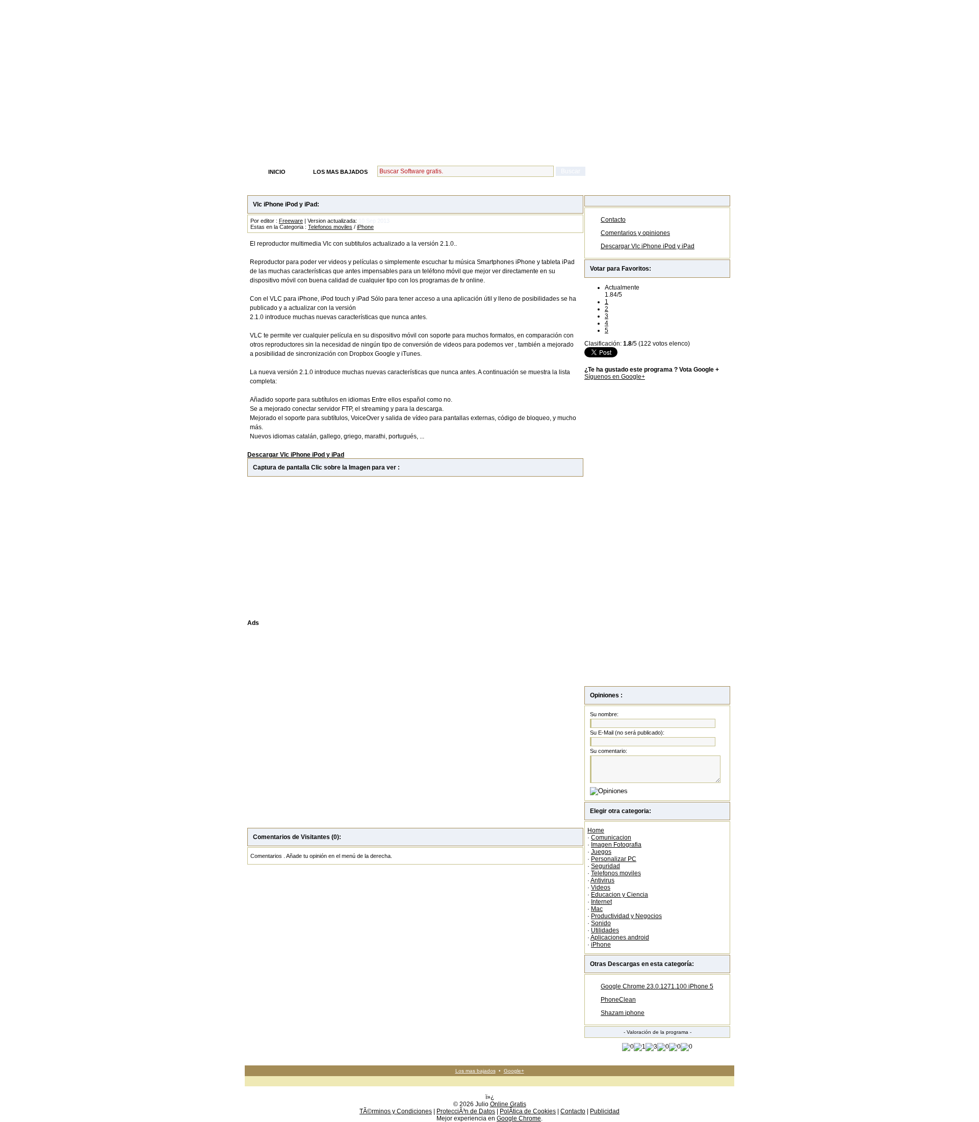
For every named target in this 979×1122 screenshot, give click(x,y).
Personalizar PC (613, 859)
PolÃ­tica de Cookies (528, 1111)
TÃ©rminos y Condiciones (395, 1111)
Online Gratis (508, 1104)
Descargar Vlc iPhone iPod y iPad (647, 246)
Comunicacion (611, 837)
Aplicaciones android (619, 937)
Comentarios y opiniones (635, 233)
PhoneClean (618, 999)
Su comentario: (608, 751)
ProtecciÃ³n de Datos (465, 1111)
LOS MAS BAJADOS (340, 172)
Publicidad (605, 1111)
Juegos (601, 851)
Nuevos (263, 5)
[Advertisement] (489, 87)
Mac (597, 908)
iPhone (365, 227)
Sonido (601, 923)
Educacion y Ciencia (619, 894)
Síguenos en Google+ (614, 376)
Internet (601, 901)
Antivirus (602, 880)
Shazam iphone (623, 1012)
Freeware (291, 221)
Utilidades (605, 930)
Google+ (514, 1071)
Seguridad (605, 866)
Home (595, 830)
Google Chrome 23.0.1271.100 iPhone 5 (657, 986)
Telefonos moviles (330, 227)
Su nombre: (604, 714)
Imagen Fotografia (616, 844)
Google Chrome (519, 1118)
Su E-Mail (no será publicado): (627, 732)
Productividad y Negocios (626, 916)
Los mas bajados (475, 1071)
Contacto (613, 219)
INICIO (277, 172)
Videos (600, 887)
